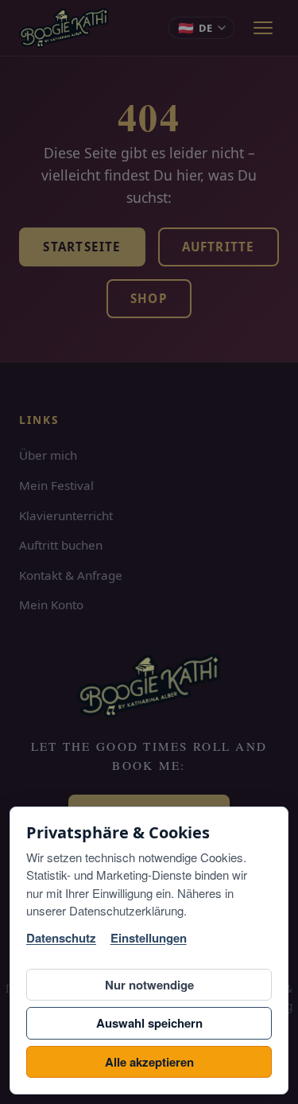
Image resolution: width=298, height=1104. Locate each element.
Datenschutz (61, 938)
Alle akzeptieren (149, 1062)
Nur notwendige (149, 984)
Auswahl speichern (149, 1023)
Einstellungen (148, 938)
